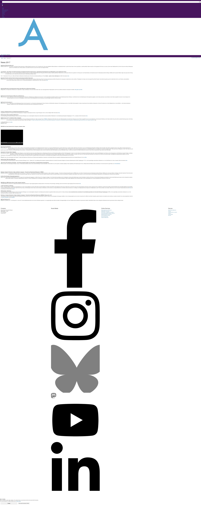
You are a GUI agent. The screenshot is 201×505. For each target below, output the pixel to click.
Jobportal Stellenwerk (104, 217)
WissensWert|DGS (5, 10)
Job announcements (104, 216)
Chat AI (102, 215)
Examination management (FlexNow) (107, 212)
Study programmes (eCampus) (106, 210)
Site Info (169, 215)
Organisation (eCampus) (105, 211)
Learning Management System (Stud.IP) (108, 213)
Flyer (3, 15)
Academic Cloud (107, 215)
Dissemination (4, 11)
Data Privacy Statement (172, 210)
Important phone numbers (172, 212)
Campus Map (170, 214)
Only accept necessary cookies (24, 503)
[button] (2, 55)
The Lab (3, 14)
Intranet (169, 213)
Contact (3, 17)
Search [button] (194, 57)
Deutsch (198, 57)
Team (3, 9)
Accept (9, 503)
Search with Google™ (6, 4)
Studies (3, 13)
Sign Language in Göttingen (5, 54)
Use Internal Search (6, 5)
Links (3, 16)
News (3, 7)
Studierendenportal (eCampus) (106, 214)
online (11, 122)
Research (3, 12)
